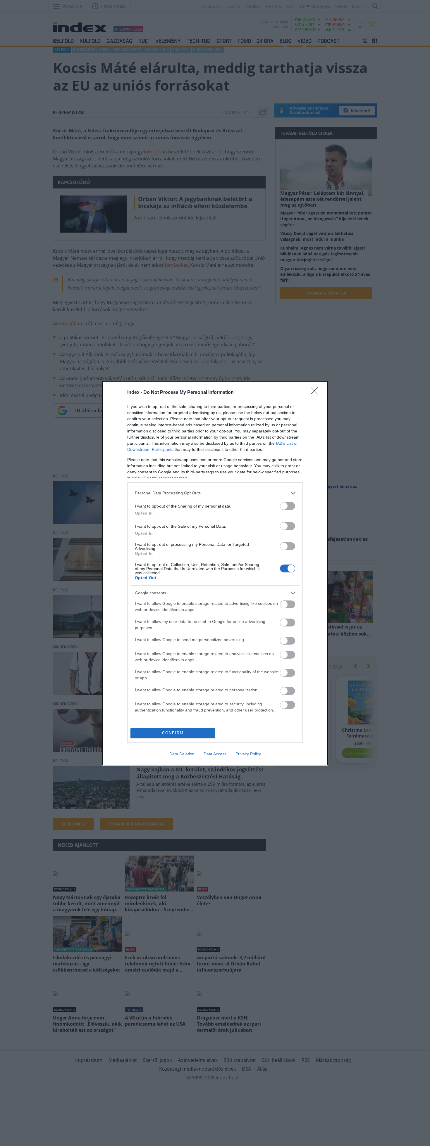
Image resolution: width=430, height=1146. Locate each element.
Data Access (215, 754)
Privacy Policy (248, 754)
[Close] (316, 392)
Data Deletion (182, 754)
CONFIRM (173, 733)
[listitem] (215, 493)
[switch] (287, 506)
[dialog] (215, 573)
